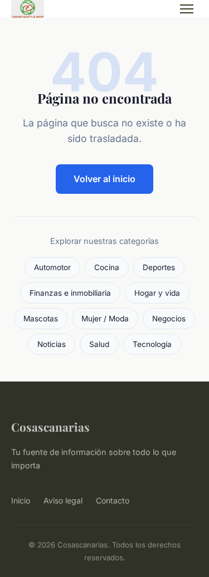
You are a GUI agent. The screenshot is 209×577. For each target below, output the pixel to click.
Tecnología (152, 344)
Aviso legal (62, 500)
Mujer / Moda (105, 318)
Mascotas (40, 318)
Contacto (112, 500)
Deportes (159, 267)
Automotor (52, 267)
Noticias (51, 344)
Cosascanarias (50, 426)
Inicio (20, 500)
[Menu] (187, 9)
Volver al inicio (104, 178)
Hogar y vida (157, 292)
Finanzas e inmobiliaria (70, 292)
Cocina (106, 267)
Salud (99, 344)
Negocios (169, 318)
